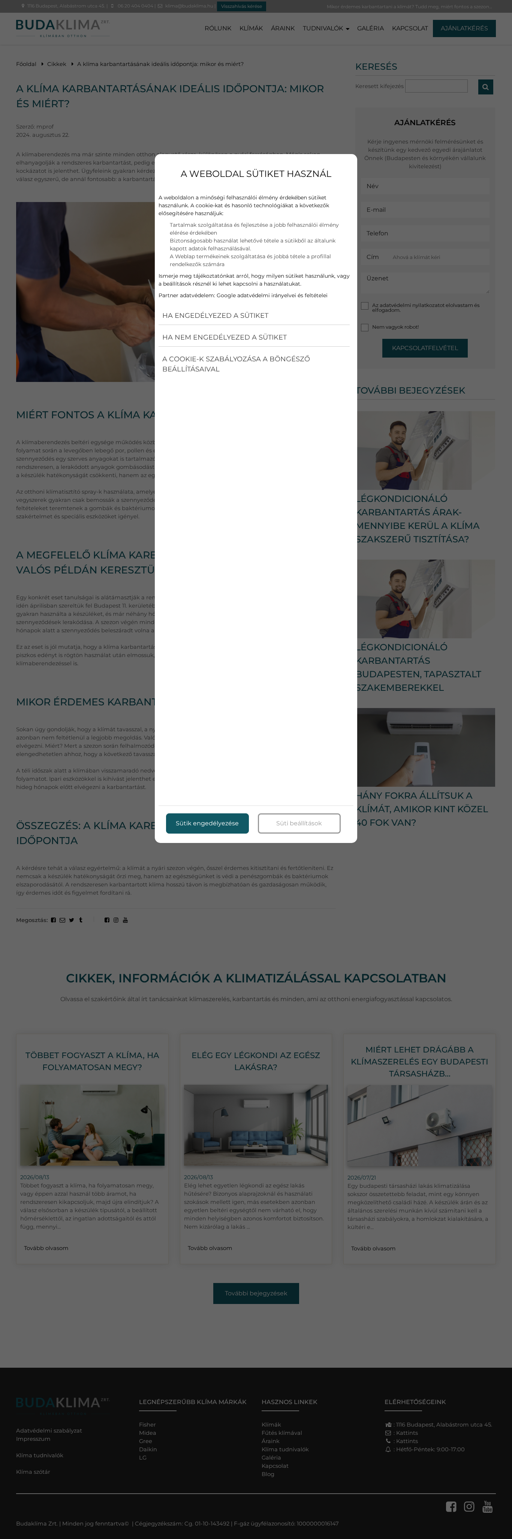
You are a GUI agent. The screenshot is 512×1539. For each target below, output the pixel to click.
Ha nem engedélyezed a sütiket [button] (224, 337)
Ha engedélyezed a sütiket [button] (215, 315)
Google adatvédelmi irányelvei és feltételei (272, 295)
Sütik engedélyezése (207, 823)
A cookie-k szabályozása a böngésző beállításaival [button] (236, 364)
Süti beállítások (299, 823)
